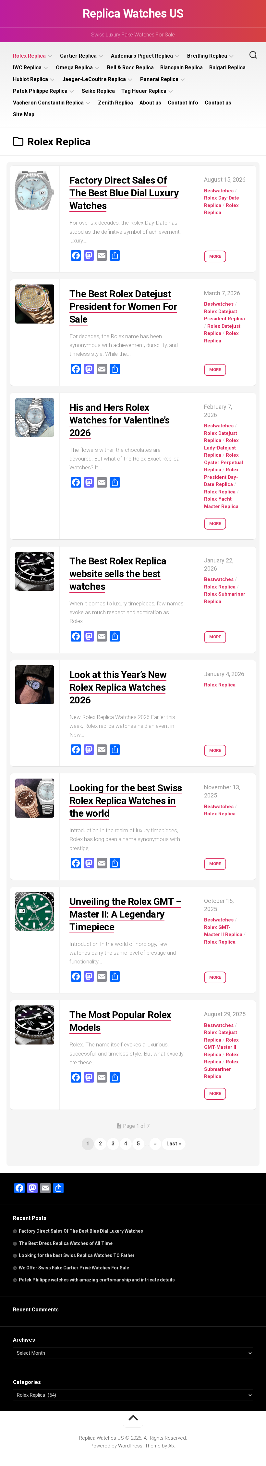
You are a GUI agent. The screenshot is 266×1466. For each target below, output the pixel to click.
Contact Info (183, 103)
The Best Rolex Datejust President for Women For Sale (123, 306)
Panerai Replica (159, 79)
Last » (173, 1144)
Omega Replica (74, 67)
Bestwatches (219, 191)
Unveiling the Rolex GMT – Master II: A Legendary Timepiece (125, 914)
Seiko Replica (98, 91)
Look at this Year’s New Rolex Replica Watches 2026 (118, 687)
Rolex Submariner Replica (221, 1069)
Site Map (23, 114)
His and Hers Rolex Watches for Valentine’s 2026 (119, 420)
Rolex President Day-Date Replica (221, 477)
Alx (171, 1446)
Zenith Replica (115, 103)
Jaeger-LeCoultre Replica (94, 79)
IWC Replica (27, 67)
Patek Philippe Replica (40, 91)
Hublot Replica (30, 79)
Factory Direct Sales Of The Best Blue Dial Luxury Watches (124, 192)
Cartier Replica (78, 56)
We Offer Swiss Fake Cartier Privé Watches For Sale (74, 1267)
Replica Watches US (133, 14)
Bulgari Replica (227, 67)
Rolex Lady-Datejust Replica (221, 447)
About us (150, 103)
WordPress (130, 1446)
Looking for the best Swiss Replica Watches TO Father (77, 1255)
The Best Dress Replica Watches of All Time (66, 1243)
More (215, 256)
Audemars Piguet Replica (142, 56)
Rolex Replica (29, 56)
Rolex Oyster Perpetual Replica (223, 462)
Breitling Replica (207, 56)
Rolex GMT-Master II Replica (221, 1047)
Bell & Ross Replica (130, 67)
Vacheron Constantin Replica (48, 103)
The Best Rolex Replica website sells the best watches (117, 573)
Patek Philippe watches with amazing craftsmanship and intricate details (97, 1279)
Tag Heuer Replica (143, 91)
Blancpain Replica (181, 67)
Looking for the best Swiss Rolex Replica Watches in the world (125, 800)
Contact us (218, 103)
